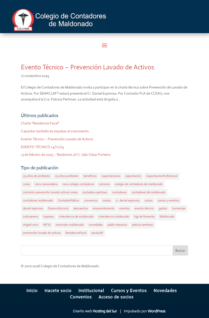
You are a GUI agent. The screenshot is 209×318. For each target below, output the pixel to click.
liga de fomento (144, 216)
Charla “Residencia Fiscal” (40, 123)
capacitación (133, 176)
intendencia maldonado (113, 216)
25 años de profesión (36, 176)
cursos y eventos (168, 200)
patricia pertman (142, 225)
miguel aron (30, 225)
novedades (96, 225)
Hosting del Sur (105, 311)
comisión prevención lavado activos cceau (50, 192)
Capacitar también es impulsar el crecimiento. (55, 131)
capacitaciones (110, 176)
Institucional (91, 290)
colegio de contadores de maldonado (139, 184)
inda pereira (30, 216)
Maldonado (167, 216)
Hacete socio (58, 290)
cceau (26, 184)
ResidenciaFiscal (76, 233)
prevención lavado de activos (42, 233)
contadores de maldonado (148, 192)
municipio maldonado (70, 225)
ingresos (48, 216)
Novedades (165, 290)
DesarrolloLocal (58, 208)
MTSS (47, 225)
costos (106, 200)
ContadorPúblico (68, 200)
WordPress (156, 311)
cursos (149, 200)
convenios (91, 200)
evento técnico (144, 208)
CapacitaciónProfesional (161, 176)
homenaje (178, 208)
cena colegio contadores (78, 184)
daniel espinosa (33, 208)
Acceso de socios (116, 297)
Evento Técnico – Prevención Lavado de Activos (87, 67)
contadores (119, 192)
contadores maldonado (38, 200)
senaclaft (97, 233)
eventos (124, 208)
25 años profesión (67, 176)
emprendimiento (103, 208)
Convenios (81, 297)
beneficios (90, 176)
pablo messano (117, 225)
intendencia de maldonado (76, 216)
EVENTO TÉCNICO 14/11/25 (42, 147)
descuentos (80, 208)
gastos (163, 208)
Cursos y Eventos (129, 290)
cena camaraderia (46, 184)
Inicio (32, 290)
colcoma (104, 184)
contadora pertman (94, 192)
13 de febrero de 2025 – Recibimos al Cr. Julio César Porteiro (66, 154)
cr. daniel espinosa (128, 200)
